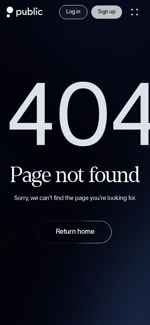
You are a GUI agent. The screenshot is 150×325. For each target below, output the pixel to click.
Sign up (106, 12)
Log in (73, 12)
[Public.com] (25, 15)
